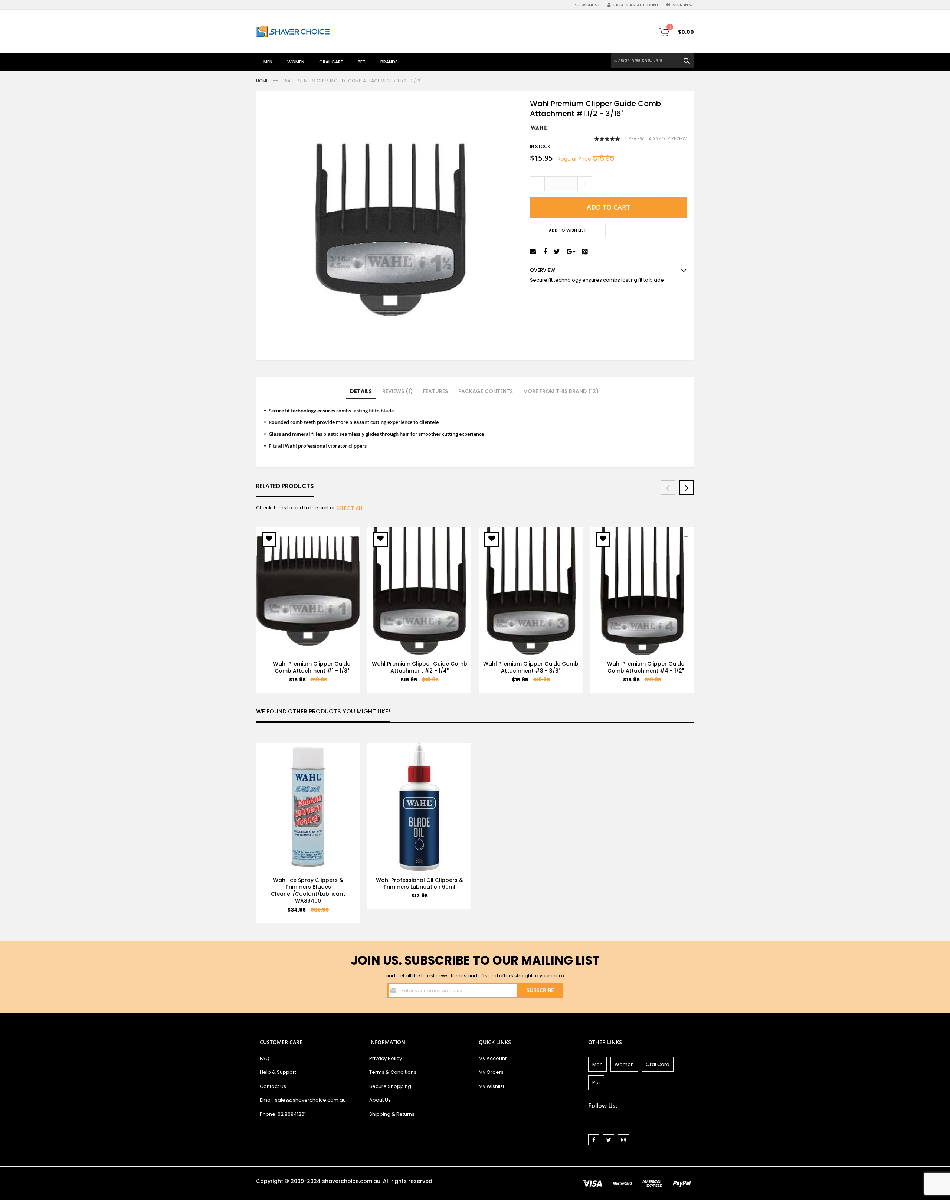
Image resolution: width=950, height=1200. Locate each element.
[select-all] (349, 508)
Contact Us (273, 1086)
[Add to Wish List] (269, 539)
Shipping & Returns (392, 1114)
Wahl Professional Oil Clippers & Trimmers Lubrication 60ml (419, 883)
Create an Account (636, 5)
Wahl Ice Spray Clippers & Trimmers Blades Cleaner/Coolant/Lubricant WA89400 (308, 890)
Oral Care (657, 1064)
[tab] (361, 391)
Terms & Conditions (392, 1072)
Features (435, 391)
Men (597, 1064)
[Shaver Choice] (293, 31)
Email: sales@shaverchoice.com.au (303, 1099)
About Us (380, 1099)
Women (624, 1064)
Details (361, 391)
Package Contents (485, 391)
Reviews (396, 391)
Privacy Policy (385, 1058)
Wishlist (590, 5)
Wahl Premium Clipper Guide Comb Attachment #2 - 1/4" (419, 667)
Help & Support (278, 1072)
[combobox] (652, 60)
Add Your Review (668, 139)
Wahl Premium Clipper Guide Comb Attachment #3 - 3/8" (531, 667)
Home (262, 81)
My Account (493, 1058)
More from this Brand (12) (561, 391)
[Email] (534, 251)
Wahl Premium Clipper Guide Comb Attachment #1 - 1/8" (311, 667)
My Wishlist (491, 1086)
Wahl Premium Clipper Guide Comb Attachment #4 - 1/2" (645, 667)
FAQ (264, 1058)
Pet (596, 1082)
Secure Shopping (390, 1086)
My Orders (491, 1072)
